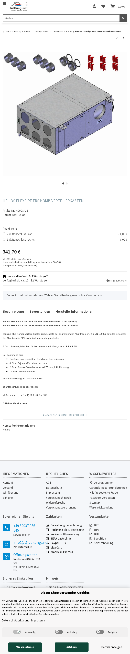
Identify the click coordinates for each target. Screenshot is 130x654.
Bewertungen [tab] (39, 311)
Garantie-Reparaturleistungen (108, 488)
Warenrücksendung (101, 507)
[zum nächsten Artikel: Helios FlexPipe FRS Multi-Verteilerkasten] (123, 38)
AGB (48, 482)
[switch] (17, 632)
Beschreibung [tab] (13, 311)
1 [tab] (63, 183)
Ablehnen (72, 647)
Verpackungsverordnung (61, 507)
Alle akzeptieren (25, 647)
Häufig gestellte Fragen (104, 492)
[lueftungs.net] (19, 6)
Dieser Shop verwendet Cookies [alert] (65, 592)
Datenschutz (54, 488)
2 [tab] (67, 183)
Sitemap (94, 502)
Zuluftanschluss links (67, 234)
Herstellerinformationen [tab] (74, 311)
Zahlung (8, 498)
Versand (27, 258)
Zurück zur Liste (12, 31)
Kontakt (8, 482)
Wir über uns (10, 492)
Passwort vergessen (102, 498)
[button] (94, 6)
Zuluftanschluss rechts (67, 239)
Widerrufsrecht (55, 502)
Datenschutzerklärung (15, 620)
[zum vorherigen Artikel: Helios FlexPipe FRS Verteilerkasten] (116, 38)
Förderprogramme (101, 482)
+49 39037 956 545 (24, 527)
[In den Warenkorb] (5, 50)
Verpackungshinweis (58, 498)
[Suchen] (123, 18)
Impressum (53, 492)
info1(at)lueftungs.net (27, 542)
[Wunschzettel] (103, 6)
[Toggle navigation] (4, 2)
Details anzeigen (111, 647)
